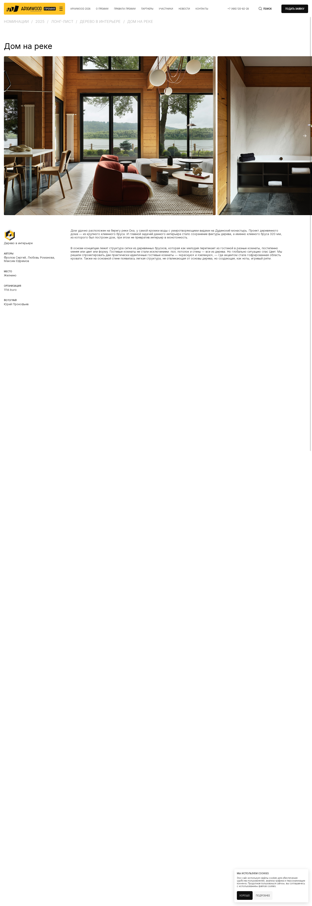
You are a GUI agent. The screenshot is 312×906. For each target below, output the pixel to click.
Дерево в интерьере (100, 21)
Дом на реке (140, 21)
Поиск (267, 8)
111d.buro (10, 289)
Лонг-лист (62, 21)
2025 (40, 21)
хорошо (244, 895)
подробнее (263, 895)
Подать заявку (294, 8)
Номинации (16, 21)
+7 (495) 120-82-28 (238, 8)
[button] (7, 135)
